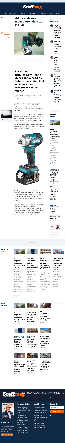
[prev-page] (15, 296)
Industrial (44, 335)
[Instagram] (5, 434)
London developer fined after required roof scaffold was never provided (57, 64)
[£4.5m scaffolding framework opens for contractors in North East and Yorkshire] (51, 25)
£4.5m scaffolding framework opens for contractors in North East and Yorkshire (58, 31)
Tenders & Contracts (54, 127)
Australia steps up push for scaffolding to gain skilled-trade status (57, 47)
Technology (44, 309)
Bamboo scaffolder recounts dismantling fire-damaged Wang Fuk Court (57, 81)
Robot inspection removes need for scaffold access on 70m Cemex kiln (45, 315)
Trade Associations (55, 187)
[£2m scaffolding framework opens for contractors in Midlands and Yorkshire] (58, 251)
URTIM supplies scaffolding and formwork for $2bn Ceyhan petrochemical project (45, 341)
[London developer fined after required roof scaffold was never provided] (51, 57)
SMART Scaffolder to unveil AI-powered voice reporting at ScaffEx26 (32, 366)
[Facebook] (2, 434)
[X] (8, 434)
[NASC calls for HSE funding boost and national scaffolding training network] (51, 91)
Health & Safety (17, 361)
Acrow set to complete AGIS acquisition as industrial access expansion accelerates (55, 176)
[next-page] (18, 296)
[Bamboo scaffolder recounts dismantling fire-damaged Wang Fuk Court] (51, 75)
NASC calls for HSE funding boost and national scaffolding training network (57, 97)
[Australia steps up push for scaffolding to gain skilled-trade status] (51, 41)
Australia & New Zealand (54, 169)
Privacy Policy (55, 416)
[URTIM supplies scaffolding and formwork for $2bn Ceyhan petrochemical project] (45, 330)
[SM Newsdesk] (2, 33)
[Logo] (32, 7)
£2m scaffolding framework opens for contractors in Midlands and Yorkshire (58, 262)
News (2, 17)
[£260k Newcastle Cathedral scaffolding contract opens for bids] (55, 122)
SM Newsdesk (6, 34)
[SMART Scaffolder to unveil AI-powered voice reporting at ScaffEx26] (32, 356)
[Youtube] (11, 434)
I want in (56, 411)
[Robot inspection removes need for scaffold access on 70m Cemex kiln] (45, 305)
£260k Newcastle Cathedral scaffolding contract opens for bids (55, 134)
